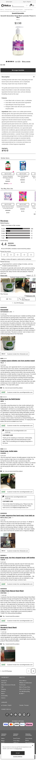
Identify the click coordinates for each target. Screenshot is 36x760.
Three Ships (16, 741)
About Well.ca (22, 681)
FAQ (2, 687)
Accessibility (4, 696)
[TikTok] (28, 714)
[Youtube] (24, 714)
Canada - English (7, 705)
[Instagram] (11, 714)
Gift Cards (3, 683)
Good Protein (16, 738)
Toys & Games (29, 742)
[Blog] (20, 714)
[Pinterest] (15, 714)
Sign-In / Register (27, 1)
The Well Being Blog (24, 691)
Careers (3, 698)
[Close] (32, 745)
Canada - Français (24, 705)
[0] (30, 6)
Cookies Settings (17, 756)
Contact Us (4, 681)
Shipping (3, 689)
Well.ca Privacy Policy (24, 687)
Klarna (2, 693)
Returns (3, 691)
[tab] (18, 77)
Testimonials (22, 685)
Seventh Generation (18, 13)
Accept (18, 753)
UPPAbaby (16, 743)
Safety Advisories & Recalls (8, 685)
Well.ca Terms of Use (24, 689)
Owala (2, 743)
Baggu (3, 741)
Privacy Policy (18, 748)
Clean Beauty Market (28, 739)
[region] (18, 751)
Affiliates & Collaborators (25, 683)
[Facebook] (7, 714)
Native (3, 738)
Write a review (26, 61)
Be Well (21, 693)
